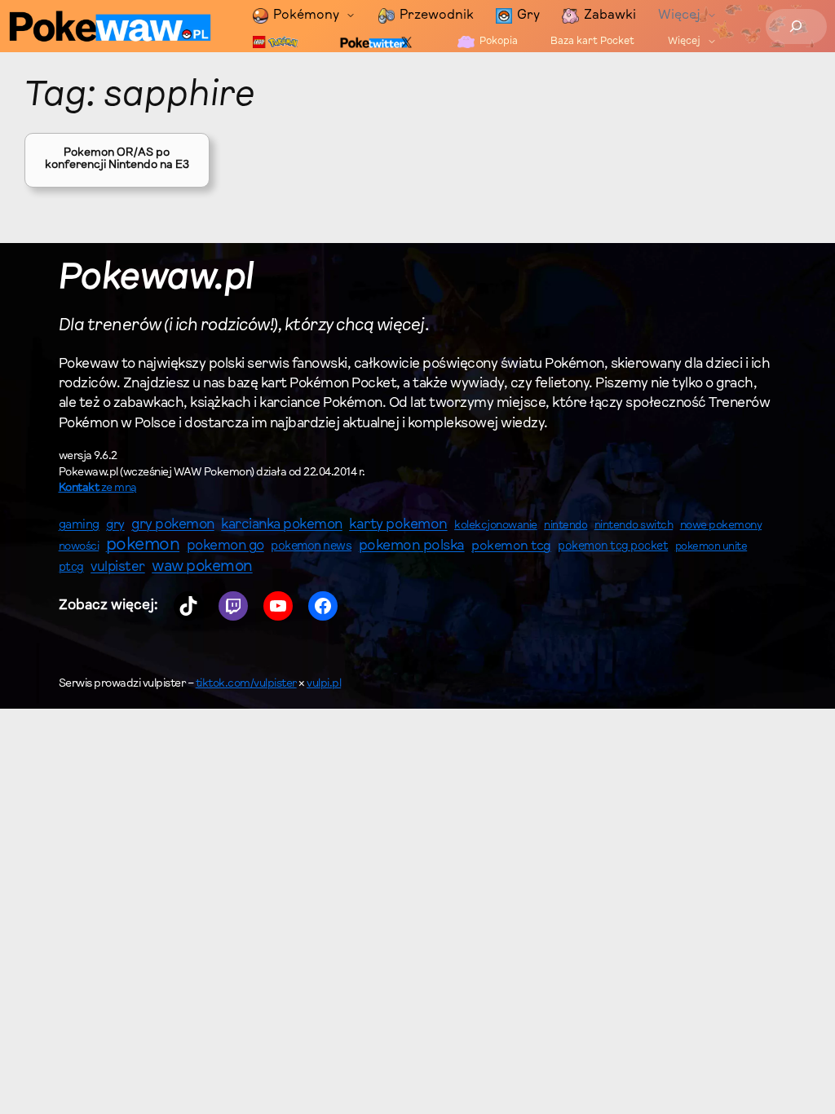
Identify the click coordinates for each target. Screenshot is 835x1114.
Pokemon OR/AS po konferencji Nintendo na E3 (117, 160)
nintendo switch (634, 526)
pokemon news (311, 547)
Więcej (679, 15)
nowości (79, 547)
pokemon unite (711, 547)
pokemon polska (412, 546)
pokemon (143, 546)
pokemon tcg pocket (613, 547)
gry (115, 525)
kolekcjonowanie (495, 526)
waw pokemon (202, 567)
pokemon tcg (511, 546)
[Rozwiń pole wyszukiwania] (796, 26)
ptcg (71, 568)
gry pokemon (172, 525)
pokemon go (225, 546)
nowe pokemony (721, 526)
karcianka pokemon (281, 525)
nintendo (565, 525)
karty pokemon (398, 525)
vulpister (118, 567)
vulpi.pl (324, 684)
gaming (79, 525)
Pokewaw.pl (156, 279)
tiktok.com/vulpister (246, 684)
